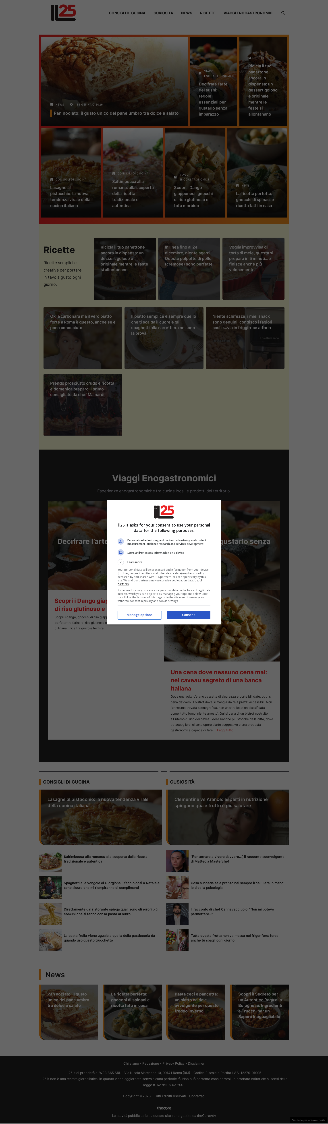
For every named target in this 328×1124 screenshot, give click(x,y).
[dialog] (164, 562)
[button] (164, 562)
